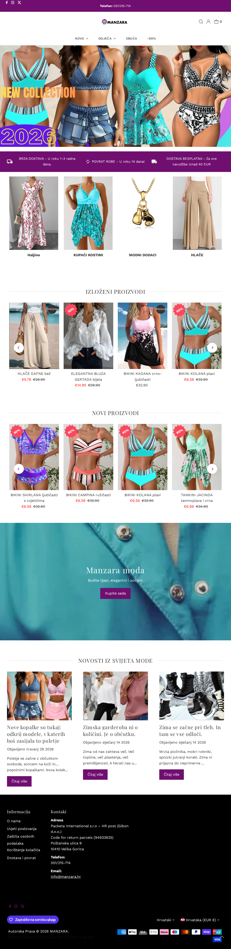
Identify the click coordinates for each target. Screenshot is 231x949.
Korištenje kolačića (23, 850)
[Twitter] (19, 6)
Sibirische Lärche (54, 937)
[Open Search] (201, 22)
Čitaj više (19, 781)
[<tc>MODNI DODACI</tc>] (142, 213)
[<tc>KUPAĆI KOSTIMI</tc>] (88, 213)
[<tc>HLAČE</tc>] (197, 213)
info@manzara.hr (66, 876)
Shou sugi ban (82, 937)
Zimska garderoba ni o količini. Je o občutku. (110, 730)
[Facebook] (7, 6)
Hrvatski (164, 920)
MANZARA (59, 931)
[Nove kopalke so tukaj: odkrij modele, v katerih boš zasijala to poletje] (39, 696)
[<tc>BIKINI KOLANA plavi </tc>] (197, 336)
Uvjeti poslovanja (22, 829)
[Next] (212, 348)
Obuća (131, 38)
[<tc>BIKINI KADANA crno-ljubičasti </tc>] (142, 336)
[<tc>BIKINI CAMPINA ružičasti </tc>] (88, 457)
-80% (151, 38)
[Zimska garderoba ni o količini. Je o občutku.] (115, 696)
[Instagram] (12, 6)
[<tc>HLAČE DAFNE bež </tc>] (34, 336)
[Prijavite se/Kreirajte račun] (208, 22)
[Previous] (19, 348)
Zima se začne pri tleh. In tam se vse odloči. (190, 730)
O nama (14, 821)
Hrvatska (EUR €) (201, 920)
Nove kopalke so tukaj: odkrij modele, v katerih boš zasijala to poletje (36, 734)
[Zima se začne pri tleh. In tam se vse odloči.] (191, 696)
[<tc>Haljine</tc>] (33, 213)
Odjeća (105, 38)
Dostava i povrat (21, 858)
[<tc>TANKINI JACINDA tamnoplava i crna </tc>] (197, 457)
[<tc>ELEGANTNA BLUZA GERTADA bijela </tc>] (88, 336)
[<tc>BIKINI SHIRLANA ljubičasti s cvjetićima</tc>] (34, 457)
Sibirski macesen (22, 937)
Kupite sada (115, 593)
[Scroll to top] (221, 939)
